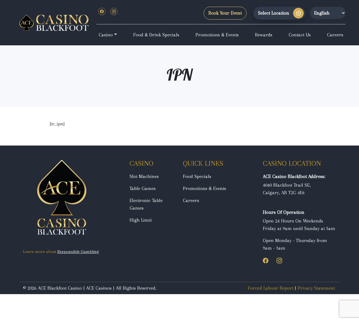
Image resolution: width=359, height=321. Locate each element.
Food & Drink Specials (156, 35)
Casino (106, 35)
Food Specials (197, 176)
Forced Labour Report (270, 288)
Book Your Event (225, 13)
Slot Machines (144, 176)
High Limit (141, 220)
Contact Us (300, 35)
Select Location (273, 13)
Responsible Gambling (78, 251)
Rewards (263, 35)
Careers (335, 35)
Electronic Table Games (146, 204)
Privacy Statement (316, 288)
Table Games (143, 188)
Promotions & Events (217, 35)
